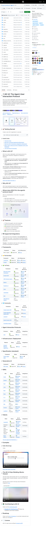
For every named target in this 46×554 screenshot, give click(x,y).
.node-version (5, 49)
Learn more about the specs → (9, 180)
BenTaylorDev (4, 15)
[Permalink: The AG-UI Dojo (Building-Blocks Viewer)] (2, 473)
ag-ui (12, 5)
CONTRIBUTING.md (7, 61)
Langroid (5, 316)
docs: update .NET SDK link (19, 65)
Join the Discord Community (11, 148)
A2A (4, 334)
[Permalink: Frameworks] (2, 247)
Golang (5, 380)
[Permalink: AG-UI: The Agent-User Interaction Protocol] (2, 95)
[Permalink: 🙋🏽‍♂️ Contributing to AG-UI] (2, 504)
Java (5, 387)
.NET (5, 400)
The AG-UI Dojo (8, 140)
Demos (24, 260)
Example (18, 437)
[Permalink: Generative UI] (2, 361)
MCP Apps (6, 366)
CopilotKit (6, 422)
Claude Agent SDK (7, 309)
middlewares (5, 31)
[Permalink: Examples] (2, 442)
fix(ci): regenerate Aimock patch (19, 33)
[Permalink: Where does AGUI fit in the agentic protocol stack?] (2, 191)
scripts (4, 36)
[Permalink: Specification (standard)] (2, 351)
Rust (4, 390)
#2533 (22, 22)
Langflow (5, 411)
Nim (4, 404)
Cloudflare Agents (7, 323)
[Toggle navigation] (2, 2)
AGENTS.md (5, 56)
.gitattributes (5, 43)
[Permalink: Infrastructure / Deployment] (2, 338)
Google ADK (6, 275)
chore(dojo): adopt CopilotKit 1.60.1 (20, 52)
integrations (5, 29)
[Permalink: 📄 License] (2, 520)
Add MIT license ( (17, 63)
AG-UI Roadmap (12, 516)
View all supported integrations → (10, 439)
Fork (34, 5)
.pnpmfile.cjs (5, 54)
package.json (5, 77)
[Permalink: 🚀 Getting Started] (2, 129)
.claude (4, 20)
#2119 (22, 29)
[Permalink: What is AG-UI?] (2, 151)
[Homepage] (23, 2)
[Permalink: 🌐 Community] (2, 303)
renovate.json (5, 86)
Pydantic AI (6, 285)
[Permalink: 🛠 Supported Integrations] (2, 234)
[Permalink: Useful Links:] (2, 138)
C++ (4, 397)
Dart (4, 383)
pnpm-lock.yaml (6, 79)
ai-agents (41, 24)
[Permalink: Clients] (2, 415)
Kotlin (5, 376)
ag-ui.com (35, 19)
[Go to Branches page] (8, 12)
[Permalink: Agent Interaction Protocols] (2, 327)
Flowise (5, 407)
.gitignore (5, 45)
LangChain (6, 260)
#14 (20, 63)
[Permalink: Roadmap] (2, 513)
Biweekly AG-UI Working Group (11, 509)
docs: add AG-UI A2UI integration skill (20, 56)
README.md (5, 65)
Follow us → (9, 114)
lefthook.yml (5, 72)
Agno (5, 289)
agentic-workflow (36, 24)
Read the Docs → (16, 113)
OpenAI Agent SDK (8, 320)
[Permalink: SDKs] (2, 369)
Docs (21, 252)
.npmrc (4, 52)
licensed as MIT (19, 523)
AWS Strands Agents (8, 279)
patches (4, 33)
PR (17, 404)
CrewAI (5, 262)
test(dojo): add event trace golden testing (21, 43)
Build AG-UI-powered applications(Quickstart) (14, 142)
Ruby (5, 394)
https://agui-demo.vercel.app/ (9, 469)
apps (4, 24)
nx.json (4, 75)
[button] (27, 135)
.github (4, 22)
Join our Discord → (7, 113)
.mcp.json (5, 47)
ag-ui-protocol (6, 5)
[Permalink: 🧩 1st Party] (2, 265)
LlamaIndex (6, 292)
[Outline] (29, 90)
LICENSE (5, 63)
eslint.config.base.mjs (7, 68)
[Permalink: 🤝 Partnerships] (2, 255)
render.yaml (5, 84)
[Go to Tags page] (11, 12)
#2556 (22, 24)
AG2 (4, 296)
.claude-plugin (6, 17)
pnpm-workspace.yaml (7, 81)
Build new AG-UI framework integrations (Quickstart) (16, 143)
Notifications (28, 5)
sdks (4, 38)
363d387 (22, 15)
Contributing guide (13, 506)
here (9, 483)
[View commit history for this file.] (29, 15)
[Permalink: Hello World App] (2, 446)
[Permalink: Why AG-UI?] (2, 183)
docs (4, 27)
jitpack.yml (5, 70)
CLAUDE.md (5, 59)
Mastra (5, 282)
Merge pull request (11, 15)
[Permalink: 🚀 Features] (2, 220)
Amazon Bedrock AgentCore (6, 346)
